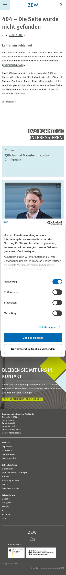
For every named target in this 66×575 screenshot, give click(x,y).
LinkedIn (6, 499)
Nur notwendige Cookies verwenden (33, 348)
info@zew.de (8, 421)
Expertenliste (8, 469)
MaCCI (5, 485)
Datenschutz (7, 451)
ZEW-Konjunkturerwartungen (14, 473)
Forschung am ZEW (10, 481)
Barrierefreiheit (8, 455)
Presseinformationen (11, 430)
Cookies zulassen (33, 337)
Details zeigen (47, 327)
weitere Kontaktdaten (11, 433)
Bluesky (5, 507)
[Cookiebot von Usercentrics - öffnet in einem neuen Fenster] (47, 223)
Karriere (5, 477)
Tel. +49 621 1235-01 (10, 417)
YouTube (6, 515)
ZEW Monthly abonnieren (24, 399)
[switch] (57, 292)
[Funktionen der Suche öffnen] (61, 5)
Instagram (6, 503)
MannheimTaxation (10, 488)
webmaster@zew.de (13, 65)
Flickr (4, 518)
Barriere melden (9, 458)
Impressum (7, 447)
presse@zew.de (9, 426)
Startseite (16, 35)
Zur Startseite (9, 102)
